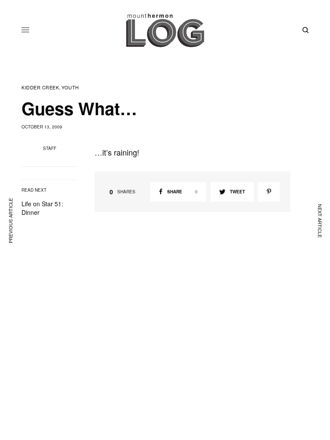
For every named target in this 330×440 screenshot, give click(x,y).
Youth (70, 87)
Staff (49, 148)
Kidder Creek (40, 87)
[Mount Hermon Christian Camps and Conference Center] (165, 30)
